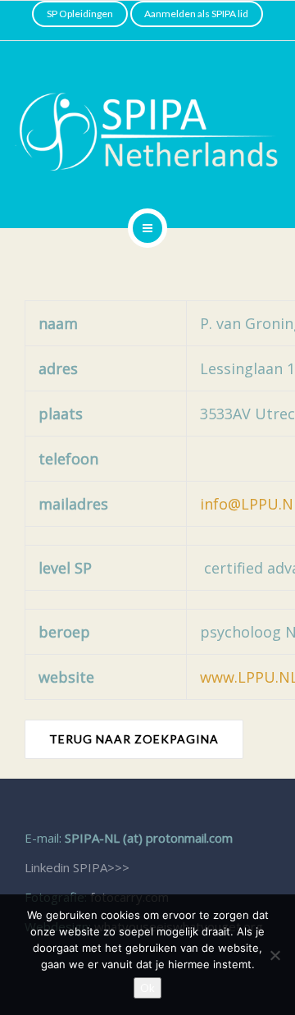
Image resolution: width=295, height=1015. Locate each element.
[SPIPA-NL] (147, 131)
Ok (147, 987)
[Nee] (274, 955)
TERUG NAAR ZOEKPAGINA (134, 739)
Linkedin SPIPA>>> (77, 867)
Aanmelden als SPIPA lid (196, 13)
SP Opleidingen (80, 13)
